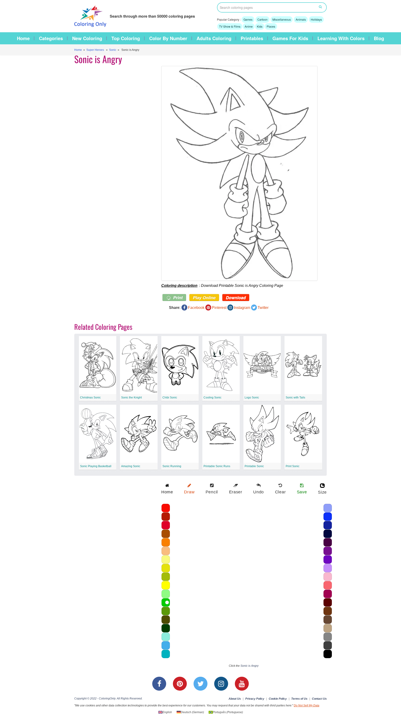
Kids (259, 26)
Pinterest (219, 308)
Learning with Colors (341, 38)
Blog (379, 38)
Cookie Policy (278, 698)
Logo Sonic (252, 397)
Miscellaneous (281, 19)
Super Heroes (95, 50)
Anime (249, 26)
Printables (252, 38)
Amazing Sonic (130, 466)
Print (177, 297)
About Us (235, 698)
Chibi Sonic (169, 397)
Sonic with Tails (295, 397)
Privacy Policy (254, 698)
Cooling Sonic (212, 397)
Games (247, 19)
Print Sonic (292, 466)
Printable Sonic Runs (217, 466)
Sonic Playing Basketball (95, 466)
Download (236, 297)
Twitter (263, 308)
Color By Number (168, 38)
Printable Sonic (254, 466)
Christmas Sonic (90, 397)
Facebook (196, 308)
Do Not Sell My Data (306, 705)
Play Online (204, 297)
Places (271, 26)
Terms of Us (299, 698)
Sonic (112, 50)
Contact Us (319, 698)
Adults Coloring (214, 38)
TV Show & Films (229, 26)
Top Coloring (125, 38)
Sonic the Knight (131, 397)
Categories (51, 38)
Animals (301, 19)
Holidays (316, 19)
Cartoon (262, 19)
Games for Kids (290, 38)
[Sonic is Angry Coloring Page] (239, 173)
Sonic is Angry (249, 665)
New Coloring (87, 38)
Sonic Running (171, 466)
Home (23, 38)
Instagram (242, 308)
